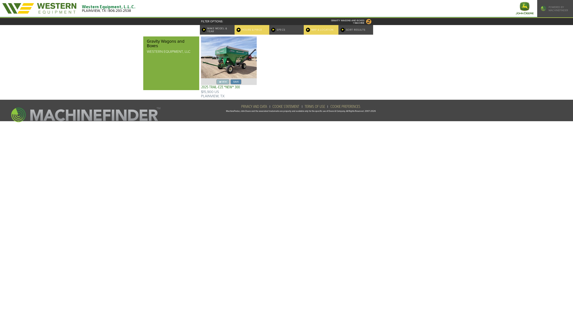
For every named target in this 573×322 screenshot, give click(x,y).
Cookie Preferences (345, 107)
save (236, 81)
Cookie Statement (285, 107)
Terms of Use (315, 107)
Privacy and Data (254, 107)
